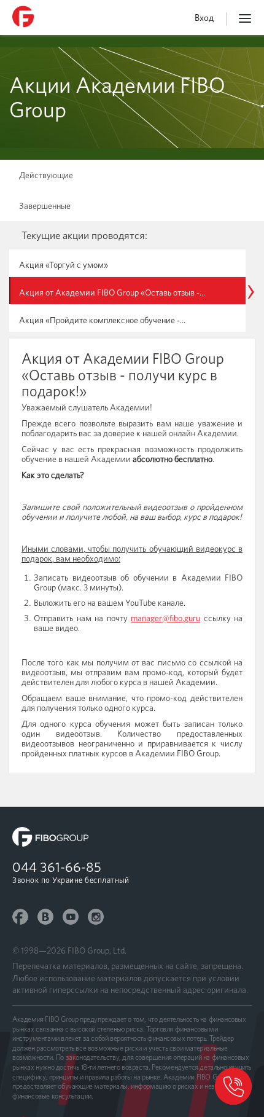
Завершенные (45, 206)
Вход (204, 17)
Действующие (46, 175)
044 (56, 867)
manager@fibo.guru (165, 618)
